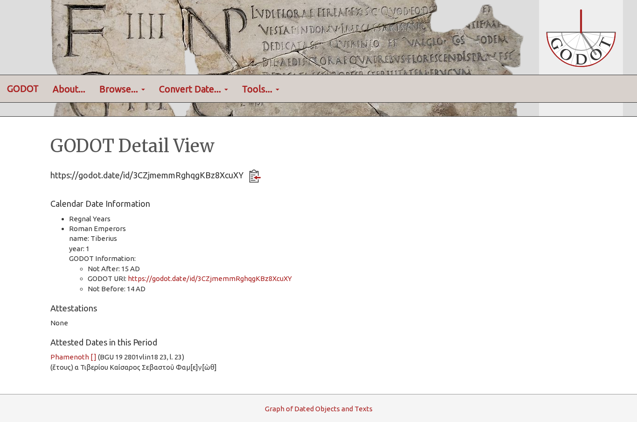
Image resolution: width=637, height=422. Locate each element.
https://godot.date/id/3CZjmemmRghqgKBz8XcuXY (210, 278)
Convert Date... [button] (191, 89)
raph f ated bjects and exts (319, 409)
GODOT (23, 89)
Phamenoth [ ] (73, 357)
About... (69, 89)
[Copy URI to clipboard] (255, 176)
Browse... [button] (119, 89)
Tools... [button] (258, 89)
